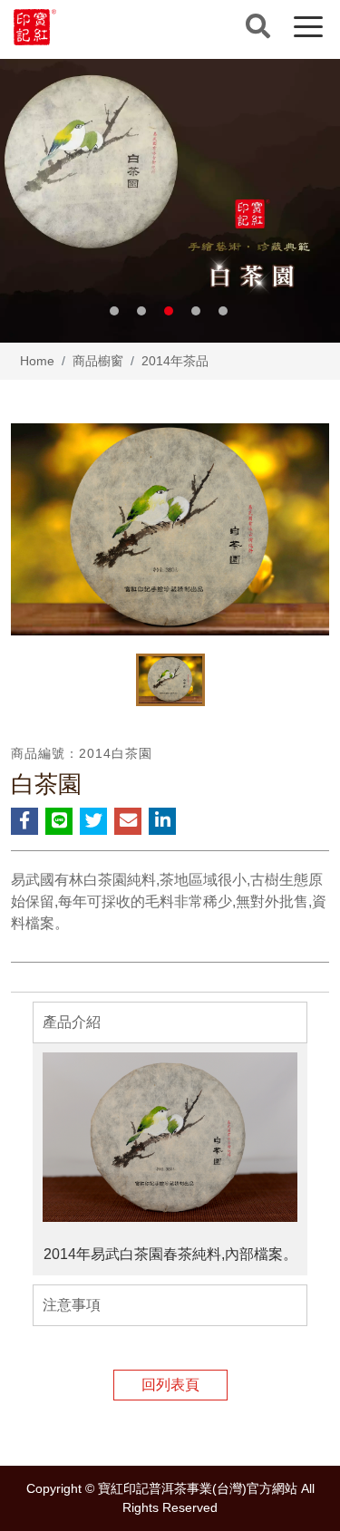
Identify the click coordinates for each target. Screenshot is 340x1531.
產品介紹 (72, 1022)
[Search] (258, 27)
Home (37, 361)
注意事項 (72, 1305)
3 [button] (168, 310)
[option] (170, 201)
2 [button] (141, 310)
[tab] (170, 1022)
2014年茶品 (175, 361)
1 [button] (114, 310)
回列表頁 (170, 1384)
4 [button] (195, 310)
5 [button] (223, 310)
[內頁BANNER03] (170, 201)
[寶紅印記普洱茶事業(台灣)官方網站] (35, 27)
